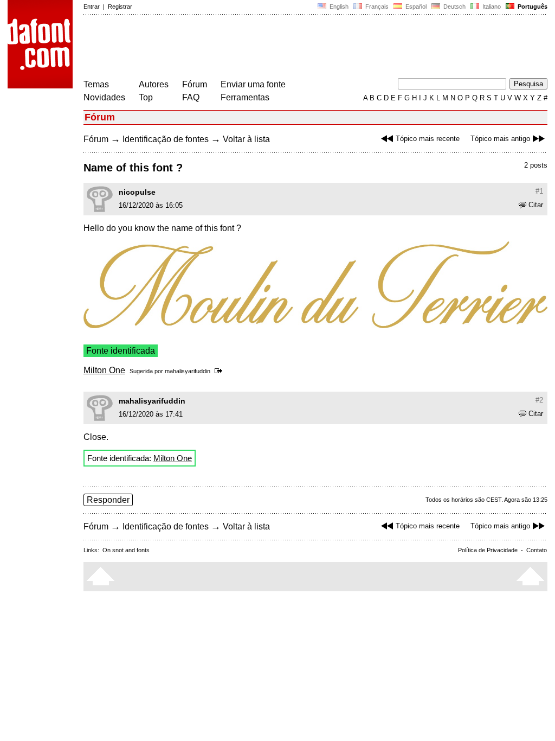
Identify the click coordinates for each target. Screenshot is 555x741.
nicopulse (137, 192)
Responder (108, 499)
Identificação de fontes (165, 139)
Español (415, 6)
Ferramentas (245, 97)
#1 (539, 191)
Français (376, 6)
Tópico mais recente (428, 139)
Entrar (91, 6)
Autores (154, 84)
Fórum (194, 84)
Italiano (490, 6)
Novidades (104, 97)
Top (146, 97)
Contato (536, 550)
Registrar (120, 6)
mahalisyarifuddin (187, 371)
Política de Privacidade (488, 550)
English (338, 6)
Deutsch (453, 6)
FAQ (190, 97)
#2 (539, 400)
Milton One (104, 370)
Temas (96, 84)
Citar (535, 205)
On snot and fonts (126, 550)
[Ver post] (220, 371)
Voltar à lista (246, 139)
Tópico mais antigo (500, 139)
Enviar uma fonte (253, 84)
